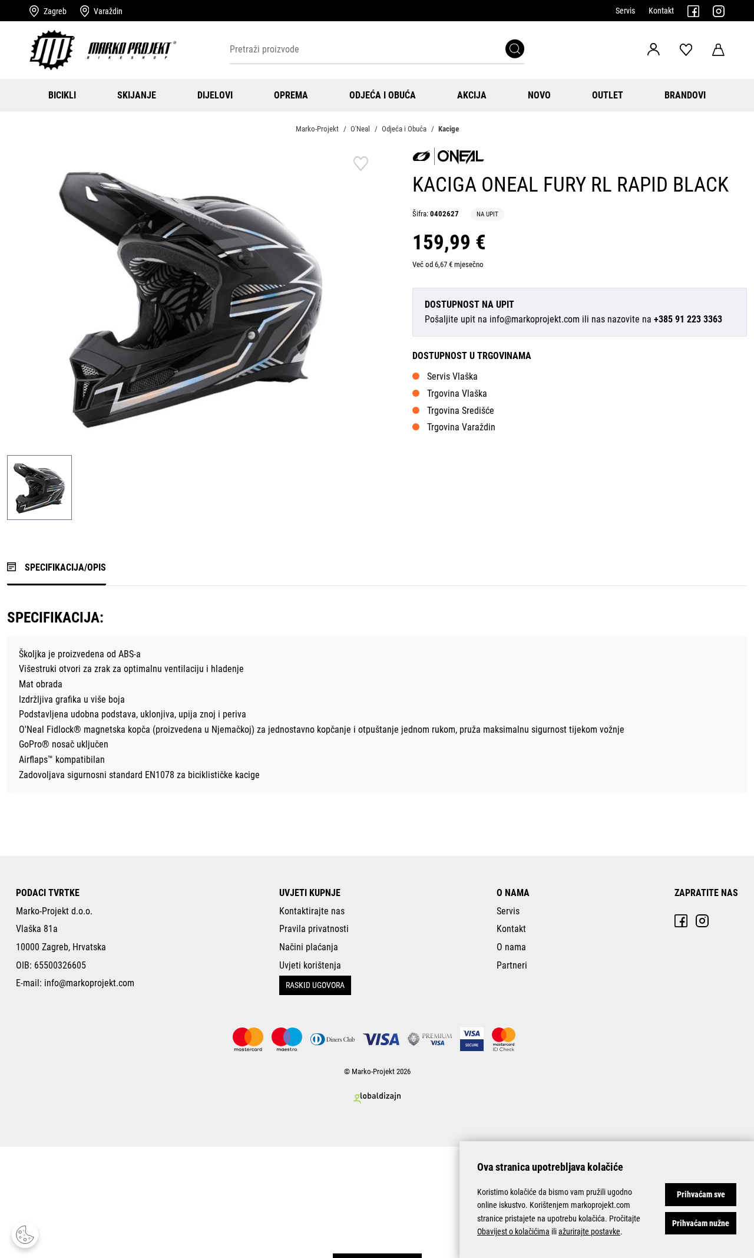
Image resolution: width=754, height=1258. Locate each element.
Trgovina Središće (460, 410)
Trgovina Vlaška (457, 393)
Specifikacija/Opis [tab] (65, 567)
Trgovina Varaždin (461, 427)
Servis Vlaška (452, 376)
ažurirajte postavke (589, 1231)
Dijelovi (215, 95)
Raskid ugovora (315, 985)
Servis (625, 10)
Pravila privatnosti (314, 928)
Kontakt (661, 10)
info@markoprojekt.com (535, 319)
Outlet (607, 95)
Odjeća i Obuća (382, 95)
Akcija (472, 95)
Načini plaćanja (308, 947)
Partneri (512, 965)
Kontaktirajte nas (312, 911)
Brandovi (685, 95)
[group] (192, 295)
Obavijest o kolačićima (513, 1231)
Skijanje (136, 95)
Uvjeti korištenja (310, 965)
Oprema (291, 95)
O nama (511, 947)
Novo (539, 95)
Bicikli (62, 95)
